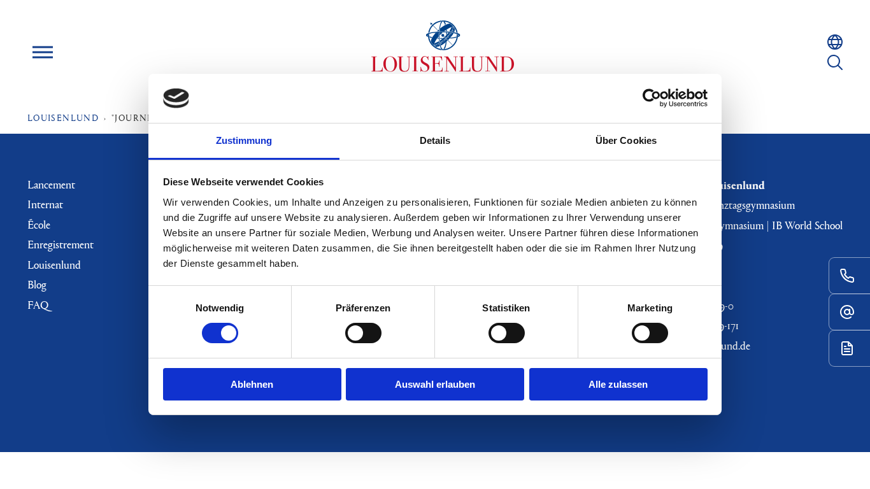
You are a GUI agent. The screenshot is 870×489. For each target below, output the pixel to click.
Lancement (51, 184)
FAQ (37, 305)
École (38, 224)
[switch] (363, 333)
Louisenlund (442, 52)
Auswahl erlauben (435, 384)
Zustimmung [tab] (244, 140)
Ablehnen (252, 384)
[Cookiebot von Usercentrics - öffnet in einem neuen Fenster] (652, 98)
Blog (36, 284)
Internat (45, 204)
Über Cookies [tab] (626, 140)
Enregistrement (60, 244)
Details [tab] (435, 140)
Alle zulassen (618, 384)
